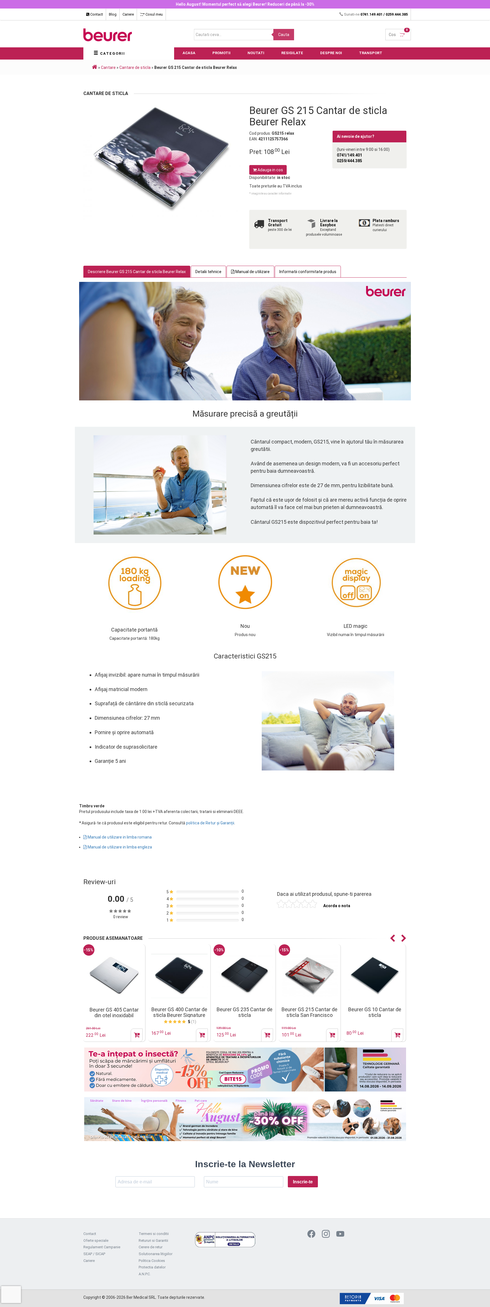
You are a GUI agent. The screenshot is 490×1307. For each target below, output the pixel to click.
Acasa (189, 53)
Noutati (256, 53)
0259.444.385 (397, 14)
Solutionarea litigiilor (155, 1254)
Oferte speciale (95, 1240)
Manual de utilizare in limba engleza (119, 847)
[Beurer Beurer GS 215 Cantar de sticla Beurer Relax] (162, 160)
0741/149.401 (349, 155)
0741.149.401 (371, 14)
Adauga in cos (270, 170)
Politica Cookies (152, 1261)
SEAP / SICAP (94, 1254)
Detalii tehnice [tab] (208, 271)
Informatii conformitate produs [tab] (307, 271)
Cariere (128, 14)
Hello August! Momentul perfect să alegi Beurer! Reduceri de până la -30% (245, 4)
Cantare (108, 67)
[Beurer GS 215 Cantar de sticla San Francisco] (310, 975)
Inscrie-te (303, 1181)
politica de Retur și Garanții (210, 823)
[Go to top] (474, 1294)
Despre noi (331, 53)
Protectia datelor (152, 1267)
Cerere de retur (150, 1247)
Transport (370, 53)
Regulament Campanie (101, 1247)
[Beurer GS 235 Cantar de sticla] (244, 975)
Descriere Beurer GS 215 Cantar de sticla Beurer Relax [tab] (137, 271)
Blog (113, 14)
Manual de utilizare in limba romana (119, 837)
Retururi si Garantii (153, 1240)
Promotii (221, 53)
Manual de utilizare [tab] (252, 271)
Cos (398, 33)
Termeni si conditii (154, 1234)
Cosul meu (154, 14)
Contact (96, 14)
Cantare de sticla (135, 67)
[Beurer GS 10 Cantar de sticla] (375, 975)
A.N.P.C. (145, 1274)
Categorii (112, 53)
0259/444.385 (349, 161)
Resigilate (292, 53)
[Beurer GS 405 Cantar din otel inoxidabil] (114, 975)
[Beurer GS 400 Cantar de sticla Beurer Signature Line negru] (179, 975)
